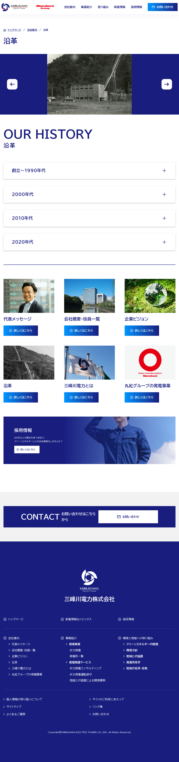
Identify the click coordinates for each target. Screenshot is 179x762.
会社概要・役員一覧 (23, 650)
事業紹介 (86, 7)
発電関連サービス (80, 662)
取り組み (103, 7)
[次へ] (167, 84)
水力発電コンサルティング (86, 668)
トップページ (14, 30)
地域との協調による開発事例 (87, 680)
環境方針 (132, 650)
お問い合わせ (165, 7)
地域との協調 (134, 656)
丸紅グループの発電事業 (27, 674)
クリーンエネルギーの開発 (142, 644)
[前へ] (12, 84)
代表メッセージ (21, 644)
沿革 (14, 662)
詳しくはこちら (23, 330)
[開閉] (164, 170)
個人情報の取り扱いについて (24, 699)
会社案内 (69, 7)
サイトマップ (13, 706)
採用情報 (136, 7)
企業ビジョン (20, 656)
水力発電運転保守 (81, 674)
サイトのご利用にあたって (108, 699)
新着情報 (119, 7)
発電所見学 (133, 662)
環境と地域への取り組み (138, 638)
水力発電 (75, 650)
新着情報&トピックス (79, 619)
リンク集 (97, 706)
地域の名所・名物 (136, 668)
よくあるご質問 (15, 714)
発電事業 (74, 644)
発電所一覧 (77, 656)
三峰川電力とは (21, 668)
